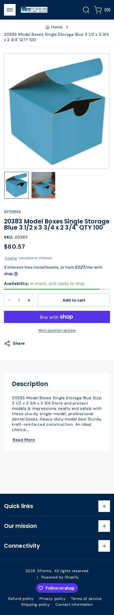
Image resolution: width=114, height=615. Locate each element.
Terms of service (86, 598)
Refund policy (21, 598)
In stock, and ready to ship (44, 283)
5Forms (44, 570)
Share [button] (19, 343)
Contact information (74, 604)
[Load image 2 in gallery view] (43, 185)
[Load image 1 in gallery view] (16, 185)
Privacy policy (52, 598)
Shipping (11, 258)
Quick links (18, 506)
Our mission (20, 526)
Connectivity (22, 546)
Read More (24, 439)
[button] (10, 10)
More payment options (57, 330)
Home (57, 27)
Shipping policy (35, 604)
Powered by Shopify (60, 577)
